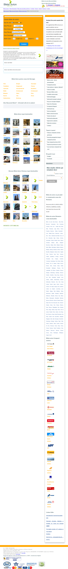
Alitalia (49, 369)
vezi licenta (18, 554)
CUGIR (58, 207)
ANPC (28, 555)
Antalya (41, 180)
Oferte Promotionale (13, 8)
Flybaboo (49, 423)
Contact (48, 8)
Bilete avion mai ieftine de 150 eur (23, 8)
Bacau (21, 150)
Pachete (36, 8)
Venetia (15, 183)
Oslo (4, 83)
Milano (24, 127)
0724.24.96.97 (50, 5)
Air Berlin (49, 355)
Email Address (54, 175)
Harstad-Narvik (20, 88)
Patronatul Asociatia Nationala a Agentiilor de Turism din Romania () (54, 523)
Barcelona (15, 127)
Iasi (41, 141)
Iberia (48, 430)
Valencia (35, 153)
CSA (48, 393)
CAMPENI (53, 207)
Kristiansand (34, 91)
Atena (31, 160)
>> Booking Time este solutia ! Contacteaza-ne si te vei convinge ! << (54, 48)
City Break (32, 8)
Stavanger (33, 83)
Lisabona (35, 162)
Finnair (49, 416)
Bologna (15, 202)
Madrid (5, 145)
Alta (17, 95)
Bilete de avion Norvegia (14, 11)
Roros (32, 95)
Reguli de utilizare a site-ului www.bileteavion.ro (14, 555)
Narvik (5, 95)
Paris (4, 135)
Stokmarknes (6, 98)
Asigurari (40, 8)
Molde (4, 91)
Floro (32, 93)
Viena (4, 164)
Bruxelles (35, 127)
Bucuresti (5, 202)
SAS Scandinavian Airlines (50, 482)
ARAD (57, 204)
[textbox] (18, 32)
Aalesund (5, 88)
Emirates (49, 409)
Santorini (24, 202)
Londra (5, 126)
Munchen (14, 146)
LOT (48, 448)
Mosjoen (5, 93)
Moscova (5, 183)
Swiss (48, 491)
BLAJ (53, 204)
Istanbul (25, 146)
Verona (14, 192)
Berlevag (18, 98)
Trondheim (6, 86)
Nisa (14, 221)
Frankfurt (25, 136)
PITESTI (48, 207)
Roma (4, 154)
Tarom (48, 497)
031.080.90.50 (57, 5)
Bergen (18, 83)
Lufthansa (49, 454)
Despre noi (44, 8)
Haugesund (19, 86)
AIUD (61, 204)
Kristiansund (19, 91)
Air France (49, 362)
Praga (34, 136)
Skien (17, 93)
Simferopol (34, 211)
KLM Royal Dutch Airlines (50, 439)
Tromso (33, 86)
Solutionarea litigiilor (36, 555)
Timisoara (15, 162)
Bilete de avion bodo (23, 11)
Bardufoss (33, 88)
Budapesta (26, 155)
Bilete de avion (6, 8)
